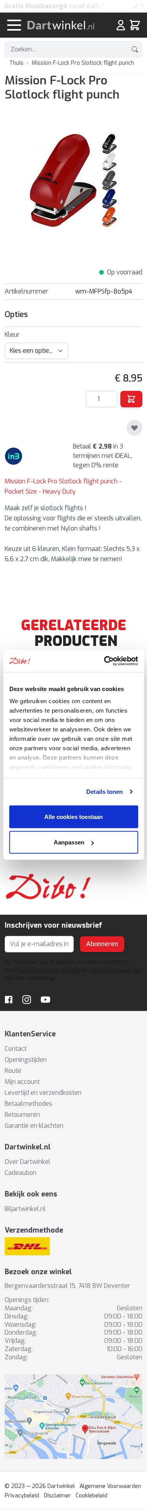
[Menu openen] (14, 25)
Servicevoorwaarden (115, 970)
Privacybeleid (22, 1495)
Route (13, 1071)
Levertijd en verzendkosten (43, 1093)
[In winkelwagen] (131, 399)
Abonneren (102, 944)
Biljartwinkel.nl (25, 1209)
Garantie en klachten (34, 1126)
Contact (16, 1049)
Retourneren (22, 1115)
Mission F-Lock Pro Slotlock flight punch (83, 63)
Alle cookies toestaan (73, 816)
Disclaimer (57, 1495)
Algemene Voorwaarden (110, 1486)
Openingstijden (26, 1060)
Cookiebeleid (91, 1495)
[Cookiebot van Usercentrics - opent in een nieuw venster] (104, 661)
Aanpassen (69, 842)
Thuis (16, 63)
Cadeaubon (20, 1173)
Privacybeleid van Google (47, 970)
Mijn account (22, 1082)
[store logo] (64, 25)
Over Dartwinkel (28, 1162)
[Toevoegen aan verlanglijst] (134, 428)
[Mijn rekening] (120, 25)
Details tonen (104, 791)
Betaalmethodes (28, 1104)
